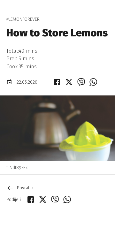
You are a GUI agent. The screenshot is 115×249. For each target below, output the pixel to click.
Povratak (20, 188)
